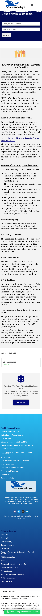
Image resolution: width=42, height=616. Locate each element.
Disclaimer (5, 548)
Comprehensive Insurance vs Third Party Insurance (17, 453)
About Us (4, 535)
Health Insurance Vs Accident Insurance (17, 445)
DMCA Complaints (8, 557)
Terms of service (7, 545)
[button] (32, 5)
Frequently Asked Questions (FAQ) (14, 564)
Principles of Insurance (10, 432)
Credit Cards (6, 475)
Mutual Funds (6, 571)
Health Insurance (8, 449)
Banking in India (7, 478)
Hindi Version (6, 581)
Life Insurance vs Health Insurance (15, 461)
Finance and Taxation (9, 471)
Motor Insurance (7, 464)
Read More (8, 364)
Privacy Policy (6, 542)
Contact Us (5, 538)
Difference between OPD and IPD (14, 442)
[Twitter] (18, 511)
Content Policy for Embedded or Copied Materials (17, 553)
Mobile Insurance (8, 578)
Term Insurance (7, 457)
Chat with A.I (21, 402)
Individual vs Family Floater (12, 435)
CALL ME (6, 35)
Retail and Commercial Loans (12, 574)
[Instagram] (23, 511)
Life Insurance (9, 362)
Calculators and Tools (9, 567)
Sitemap (4, 561)
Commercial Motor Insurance (12, 468)
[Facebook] (14, 511)
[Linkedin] (27, 511)
